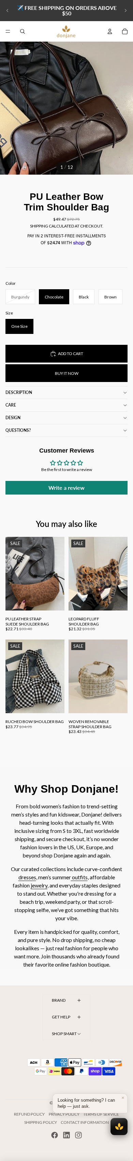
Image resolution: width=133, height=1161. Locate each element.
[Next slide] (125, 10)
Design (12, 417)
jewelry (39, 885)
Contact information (85, 1122)
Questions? (18, 430)
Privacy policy (64, 1114)
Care (10, 405)
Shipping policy (40, 1122)
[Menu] (8, 31)
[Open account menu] (109, 31)
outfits (79, 877)
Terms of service (101, 1114)
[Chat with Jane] (119, 1126)
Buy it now (66, 373)
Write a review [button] (66, 487)
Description (18, 392)
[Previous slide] (7, 10)
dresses (27, 877)
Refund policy (29, 1114)
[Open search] (22, 31)
